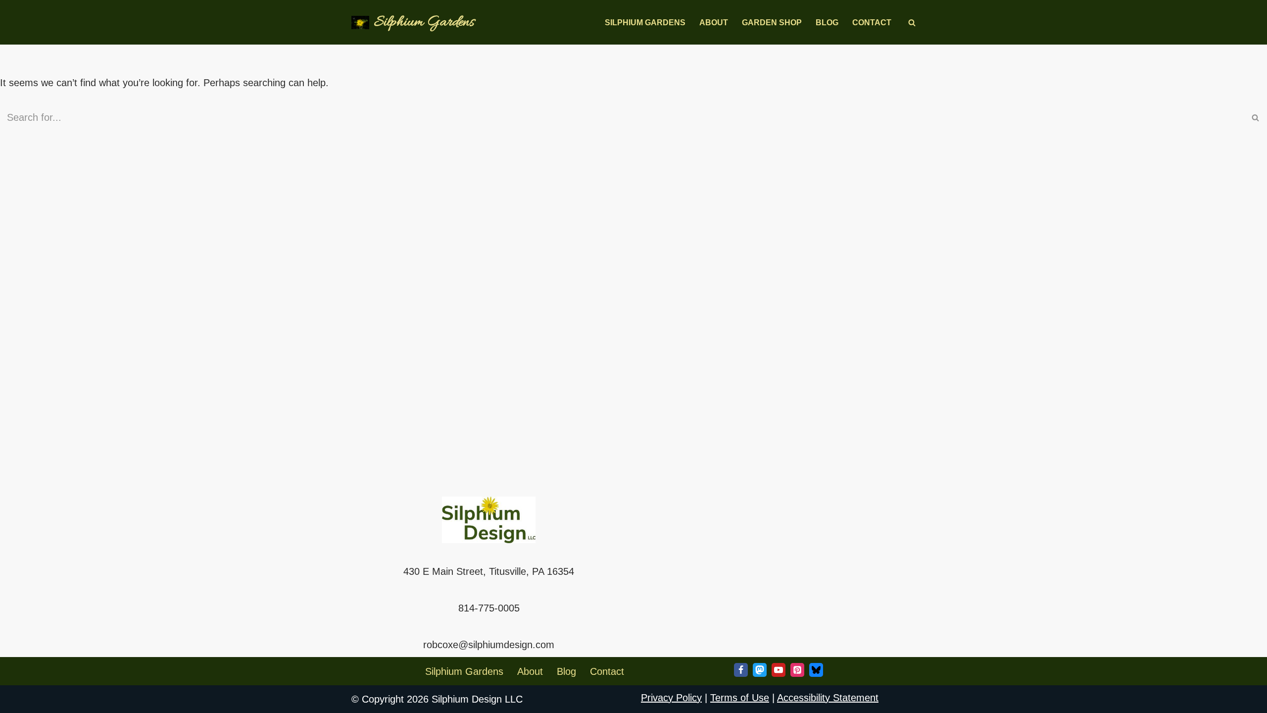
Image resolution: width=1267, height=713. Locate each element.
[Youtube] (778, 670)
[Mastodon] (760, 670)
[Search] (912, 22)
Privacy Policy (671, 697)
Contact (871, 22)
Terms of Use (739, 697)
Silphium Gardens (645, 22)
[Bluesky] (816, 670)
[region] (129, 641)
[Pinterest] (797, 670)
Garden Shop (772, 22)
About (713, 22)
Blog (827, 22)
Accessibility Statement (827, 697)
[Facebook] (741, 670)
